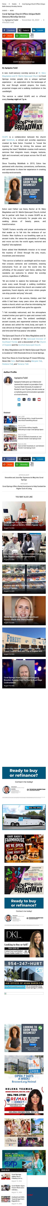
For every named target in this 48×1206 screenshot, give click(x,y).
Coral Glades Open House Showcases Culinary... (18, 1188)
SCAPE (5, 137)
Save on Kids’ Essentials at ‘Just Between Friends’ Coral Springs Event (31, 447)
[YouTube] (39, 399)
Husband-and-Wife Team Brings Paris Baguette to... (18, 1199)
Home (4, 4)
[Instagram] (34, 399)
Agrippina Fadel (11, 20)
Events (14, 4)
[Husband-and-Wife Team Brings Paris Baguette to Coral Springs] (24, 579)
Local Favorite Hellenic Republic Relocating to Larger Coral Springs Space (30, 428)
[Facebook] (29, 399)
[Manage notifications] (6, 1200)
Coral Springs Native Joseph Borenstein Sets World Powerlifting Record (30, 419)
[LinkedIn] (19, 405)
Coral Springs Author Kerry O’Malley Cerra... (17, 1176)
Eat (15, 431)
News (14, 422)
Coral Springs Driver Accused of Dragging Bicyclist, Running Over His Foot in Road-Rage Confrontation (23, 680)
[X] (24, 399)
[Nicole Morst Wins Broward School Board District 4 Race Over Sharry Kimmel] (24, 610)
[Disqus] (24, 722)
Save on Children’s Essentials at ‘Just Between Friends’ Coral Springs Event (29, 437)
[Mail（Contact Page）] (19, 399)
